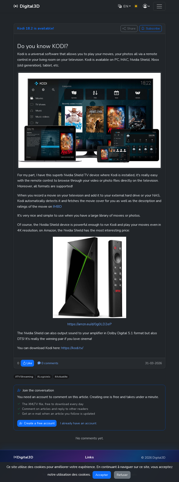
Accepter (101, 475)
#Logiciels (43, 376)
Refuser (122, 475)
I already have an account (78, 423)
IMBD (57, 206)
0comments (49, 363)
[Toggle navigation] (159, 6)
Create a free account (39, 423)
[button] (146, 6)
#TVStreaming (24, 376)
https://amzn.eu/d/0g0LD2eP (89, 324)
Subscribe (153, 28)
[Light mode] (136, 6)
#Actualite (61, 376)
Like (29, 363)
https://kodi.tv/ (72, 348)
